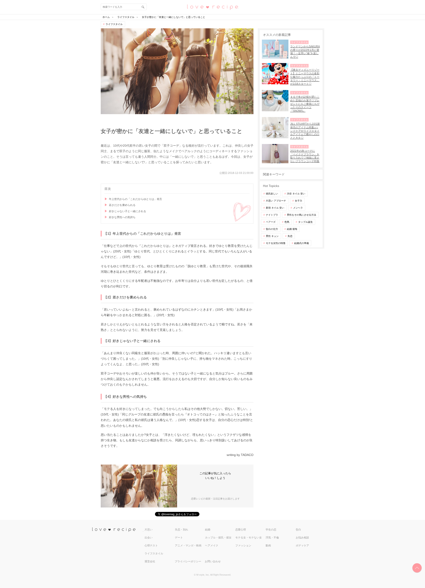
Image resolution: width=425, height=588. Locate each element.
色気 (286, 222)
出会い (149, 537)
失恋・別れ (181, 529)
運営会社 (150, 561)
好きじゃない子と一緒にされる (127, 211)
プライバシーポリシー (188, 561)
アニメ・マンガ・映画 (188, 545)
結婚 (207, 529)
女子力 (298, 200)
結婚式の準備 (301, 243)
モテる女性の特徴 (275, 243)
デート (179, 537)
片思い (149, 529)
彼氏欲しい (272, 193)
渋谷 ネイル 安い (296, 193)
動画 (268, 545)
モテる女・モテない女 (248, 537)
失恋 (290, 236)
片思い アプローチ (276, 200)
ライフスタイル (114, 24)
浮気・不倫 (272, 537)
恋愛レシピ (212, 6)
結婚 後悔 (292, 229)
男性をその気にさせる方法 (301, 214)
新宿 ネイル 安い (275, 207)
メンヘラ (298, 207)
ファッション (243, 545)
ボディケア (302, 545)
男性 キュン (272, 236)
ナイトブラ (272, 214)
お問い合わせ (213, 561)
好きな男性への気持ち (122, 217)
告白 (298, 529)
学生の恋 (271, 529)
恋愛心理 (240, 529)
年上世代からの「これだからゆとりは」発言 (135, 199)
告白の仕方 (272, 229)
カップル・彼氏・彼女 (218, 537)
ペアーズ (271, 222)
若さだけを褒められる (122, 205)
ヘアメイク (211, 545)
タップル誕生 (305, 222)
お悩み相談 (302, 537)
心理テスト (151, 545)
